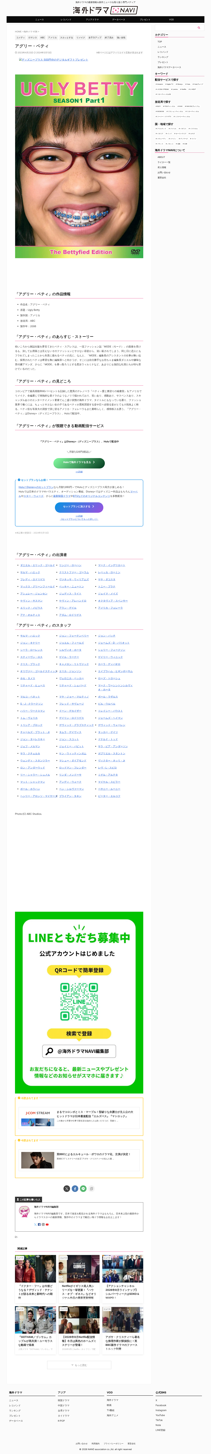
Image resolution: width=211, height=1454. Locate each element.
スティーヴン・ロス (31, 657)
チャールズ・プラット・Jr (35, 732)
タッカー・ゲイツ (108, 732)
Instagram (161, 1410)
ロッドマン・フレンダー (72, 767)
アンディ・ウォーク (70, 781)
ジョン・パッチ (106, 635)
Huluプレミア (198, 84)
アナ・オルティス (30, 614)
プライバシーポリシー (113, 1443)
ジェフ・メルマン (30, 746)
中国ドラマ (63, 1405)
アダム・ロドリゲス (70, 614)
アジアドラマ (92, 19)
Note (158, 1425)
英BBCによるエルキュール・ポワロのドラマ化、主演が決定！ (94, 1154)
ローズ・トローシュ (109, 678)
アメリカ (173, 128)
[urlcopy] (91, 1188)
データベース (118, 19)
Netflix (184, 89)
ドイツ (194, 139)
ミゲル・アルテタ (108, 774)
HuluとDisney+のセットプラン (36, 487)
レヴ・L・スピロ (107, 767)
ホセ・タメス (27, 678)
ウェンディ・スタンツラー (35, 760)
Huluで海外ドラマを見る (77, 462)
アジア (62, 1392)
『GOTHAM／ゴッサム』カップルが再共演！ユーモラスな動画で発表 (35, 1340)
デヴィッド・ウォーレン (111, 725)
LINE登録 (160, 1430)
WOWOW (160, 111)
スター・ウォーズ (33, 496)
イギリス (183, 128)
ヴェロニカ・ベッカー (71, 678)
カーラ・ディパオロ (109, 664)
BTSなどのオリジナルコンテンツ (91, 496)
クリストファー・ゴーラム (74, 572)
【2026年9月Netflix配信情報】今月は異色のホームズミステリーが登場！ (79, 1340)
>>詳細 (79, 471)
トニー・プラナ (106, 586)
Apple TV (170, 84)
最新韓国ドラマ (62, 496)
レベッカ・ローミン (109, 572)
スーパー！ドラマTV (164, 116)
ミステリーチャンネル (182, 116)
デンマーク (184, 139)
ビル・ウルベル (106, 703)
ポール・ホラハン (30, 788)
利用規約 (96, 1443)
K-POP (61, 1420)
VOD (171, 19)
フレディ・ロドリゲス (32, 579)
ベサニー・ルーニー (109, 788)
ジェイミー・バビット (71, 746)
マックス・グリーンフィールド (37, 586)
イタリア (160, 133)
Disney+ (180, 84)
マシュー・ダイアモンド (72, 760)
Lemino (175, 89)
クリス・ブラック (30, 664)
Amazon (160, 84)
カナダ (192, 133)
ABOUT (161, 157)
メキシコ (170, 144)
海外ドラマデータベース (169, 67)
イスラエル (194, 128)
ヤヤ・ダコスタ (106, 579)
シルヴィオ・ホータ (70, 649)
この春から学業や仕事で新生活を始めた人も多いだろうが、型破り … (87, 1120)
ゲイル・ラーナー (69, 657)
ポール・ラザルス (108, 696)
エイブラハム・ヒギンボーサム (115, 671)
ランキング (163, 57)
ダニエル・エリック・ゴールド (37, 565)
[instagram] (43, 1224)
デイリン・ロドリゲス (71, 717)
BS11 (159, 106)
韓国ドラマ (63, 1400)
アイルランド (161, 128)
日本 (185, 144)
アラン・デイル (67, 607)
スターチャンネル (193, 111)
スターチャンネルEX (164, 94)
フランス (160, 144)
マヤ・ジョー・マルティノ (74, 696)
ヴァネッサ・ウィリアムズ (74, 579)
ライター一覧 (164, 162)
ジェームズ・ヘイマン (110, 717)
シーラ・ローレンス (31, 649)
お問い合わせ (164, 172)
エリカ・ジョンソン (70, 671)
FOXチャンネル (170, 106)
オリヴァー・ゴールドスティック (38, 671)
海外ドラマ (112, 1400)
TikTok (159, 1420)
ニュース (39, 19)
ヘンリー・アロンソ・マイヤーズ (38, 796)
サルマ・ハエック (30, 572)
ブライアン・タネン (70, 796)
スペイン (173, 139)
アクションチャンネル (175, 111)
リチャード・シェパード (72, 685)
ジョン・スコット (69, 739)
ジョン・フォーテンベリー (74, 635)
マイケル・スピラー (109, 781)
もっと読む (81, 1365)
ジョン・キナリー (30, 642)
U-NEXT (193, 89)
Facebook (161, 1405)
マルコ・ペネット (30, 696)
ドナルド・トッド (108, 739)
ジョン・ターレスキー (32, 739)
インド (169, 133)
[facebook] (75, 1188)
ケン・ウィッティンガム (72, 753)
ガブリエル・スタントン (111, 753)
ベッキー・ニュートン (71, 586)
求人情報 (162, 167)
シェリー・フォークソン (111, 649)
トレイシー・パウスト (110, 710)
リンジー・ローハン (70, 565)
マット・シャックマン (32, 781)
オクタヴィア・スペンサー (113, 600)
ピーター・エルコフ (109, 796)
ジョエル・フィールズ (71, 642)
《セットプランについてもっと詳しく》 (79, 519)
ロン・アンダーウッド (32, 767)
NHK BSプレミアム (193, 106)
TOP (160, 41)
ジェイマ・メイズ (108, 593)
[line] (83, 1188)
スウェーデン (161, 139)
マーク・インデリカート (111, 565)
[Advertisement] (79, 864)
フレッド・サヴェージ (71, 703)
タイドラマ (63, 1415)
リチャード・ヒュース (32, 685)
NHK (180, 106)
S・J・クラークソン (31, 703)
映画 (109, 1405)
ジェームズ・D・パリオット (114, 642)
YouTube (160, 1415)
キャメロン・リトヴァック (74, 664)
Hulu (188, 84)
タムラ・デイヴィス (70, 732)
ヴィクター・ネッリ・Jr (111, 760)
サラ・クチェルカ (30, 753)
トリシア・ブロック (31, 725)
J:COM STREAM (163, 89)
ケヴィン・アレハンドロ (72, 600)
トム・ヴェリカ (29, 717)
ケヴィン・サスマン (31, 600)
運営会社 (162, 177)
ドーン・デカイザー (70, 710)
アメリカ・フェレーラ (110, 607)
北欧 (178, 144)
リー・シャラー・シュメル (35, 774)
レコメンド (66, 19)
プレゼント (145, 19)
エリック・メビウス (31, 607)
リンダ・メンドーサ (70, 774)
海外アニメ (112, 1415)
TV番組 (110, 1410)
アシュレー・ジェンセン (33, 593)
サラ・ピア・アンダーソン (113, 746)
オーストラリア (181, 133)
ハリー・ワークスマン (32, 710)
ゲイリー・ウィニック (110, 657)
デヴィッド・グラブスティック (76, 725)
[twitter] (66, 1188)
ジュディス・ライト (70, 593)
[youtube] (47, 1224)
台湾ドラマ (63, 1410)
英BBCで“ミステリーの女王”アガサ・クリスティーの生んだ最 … (85, 1158)
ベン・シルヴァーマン (71, 788)
